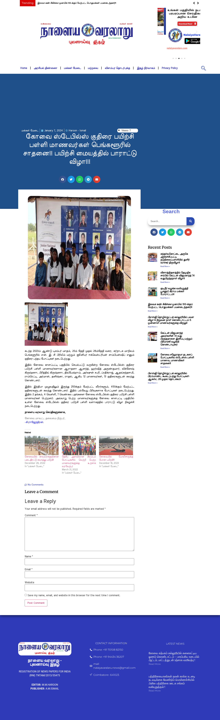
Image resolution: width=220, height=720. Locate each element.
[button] (161, 32)
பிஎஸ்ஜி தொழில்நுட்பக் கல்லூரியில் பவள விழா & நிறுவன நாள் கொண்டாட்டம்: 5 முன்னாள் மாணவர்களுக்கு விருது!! (171, 320)
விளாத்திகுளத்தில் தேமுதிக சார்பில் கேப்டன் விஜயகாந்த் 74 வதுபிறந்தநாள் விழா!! (177, 275)
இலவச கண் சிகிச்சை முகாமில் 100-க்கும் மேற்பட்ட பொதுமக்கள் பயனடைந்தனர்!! (76, 3)
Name (29, 556)
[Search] (191, 221)
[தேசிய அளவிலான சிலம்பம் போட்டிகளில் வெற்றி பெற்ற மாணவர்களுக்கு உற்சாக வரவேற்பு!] (79, 445)
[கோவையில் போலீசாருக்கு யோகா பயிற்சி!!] (116, 445)
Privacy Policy (170, 68)
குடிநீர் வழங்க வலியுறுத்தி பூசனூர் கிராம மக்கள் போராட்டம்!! (174, 291)
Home (23, 68)
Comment (31, 515)
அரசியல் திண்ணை (45, 68)
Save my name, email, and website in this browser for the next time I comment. (74, 595)
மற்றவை (93, 68)
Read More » (165, 266)
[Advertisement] (110, 101)
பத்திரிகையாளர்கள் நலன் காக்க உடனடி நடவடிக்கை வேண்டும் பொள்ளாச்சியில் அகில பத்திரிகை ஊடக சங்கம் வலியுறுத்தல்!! (172, 682)
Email (28, 569)
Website (29, 582)
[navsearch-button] (203, 68)
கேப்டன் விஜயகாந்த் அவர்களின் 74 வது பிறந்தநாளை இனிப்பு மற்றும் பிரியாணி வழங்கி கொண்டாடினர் (176, 339)
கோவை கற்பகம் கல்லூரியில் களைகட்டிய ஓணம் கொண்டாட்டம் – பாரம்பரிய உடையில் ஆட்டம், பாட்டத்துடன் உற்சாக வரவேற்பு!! (174, 656)
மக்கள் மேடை (72, 68)
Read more (155, 664)
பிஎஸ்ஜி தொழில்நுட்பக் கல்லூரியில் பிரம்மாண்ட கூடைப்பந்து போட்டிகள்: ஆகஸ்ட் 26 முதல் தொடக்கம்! (168, 376)
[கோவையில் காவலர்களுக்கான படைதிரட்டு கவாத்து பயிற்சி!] (42, 445)
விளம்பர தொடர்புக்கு (117, 68)
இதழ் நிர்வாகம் (146, 68)
